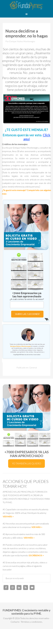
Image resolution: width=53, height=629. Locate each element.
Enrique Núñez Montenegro (20, 346)
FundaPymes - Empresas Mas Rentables (26, 5)
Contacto (15, 621)
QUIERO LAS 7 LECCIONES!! (27, 314)
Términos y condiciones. (32, 621)
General (33, 367)
